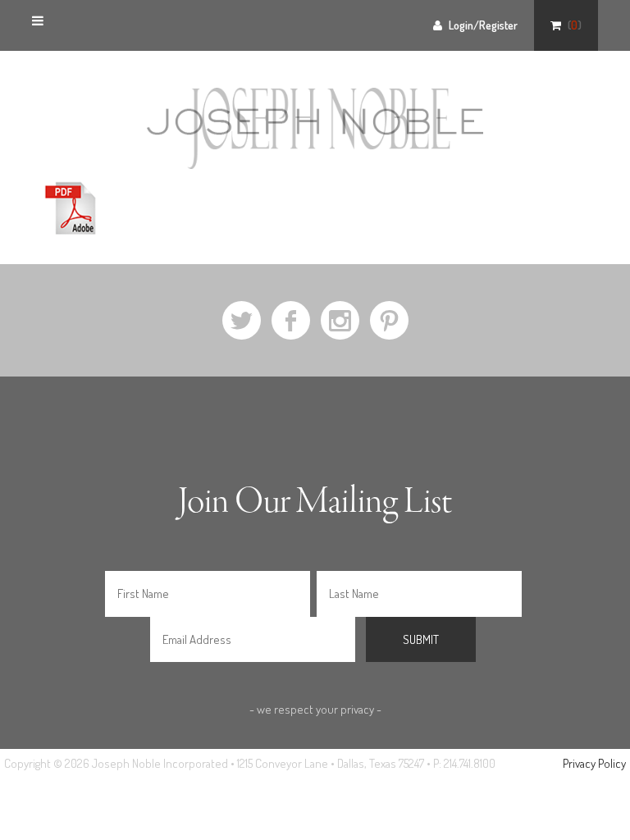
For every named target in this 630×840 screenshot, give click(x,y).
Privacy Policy (594, 763)
